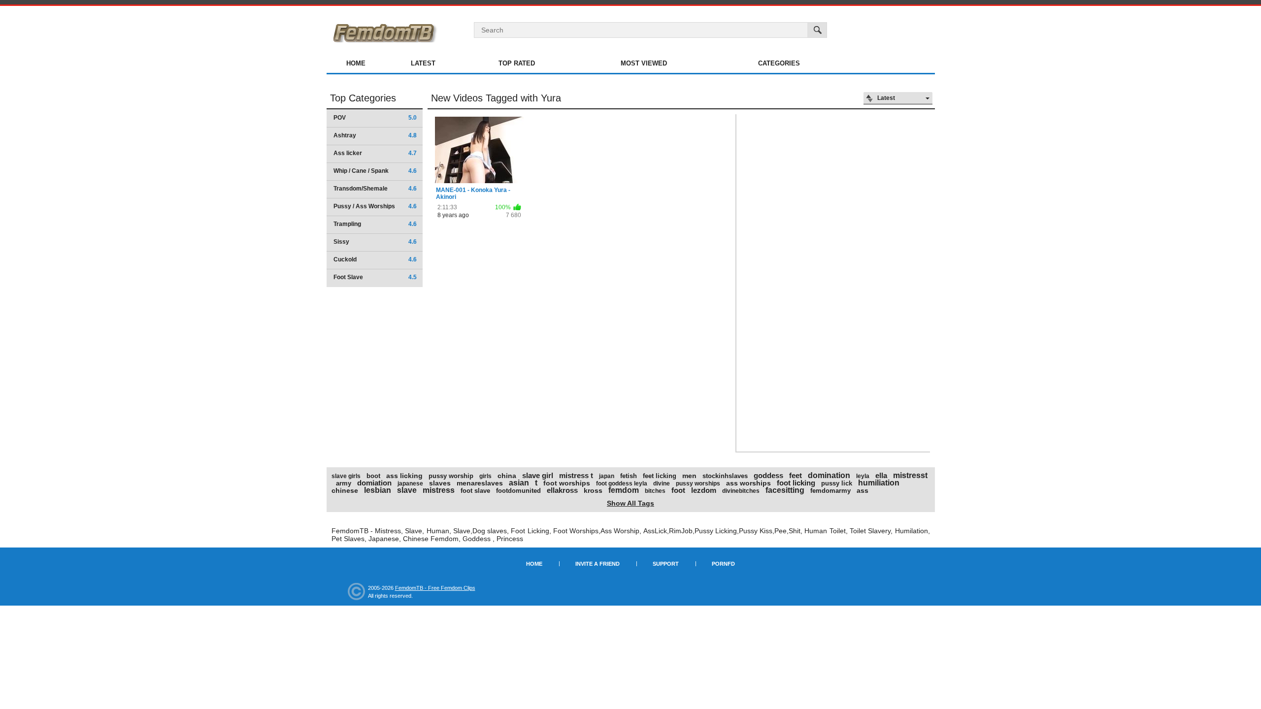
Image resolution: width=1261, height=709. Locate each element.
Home (355, 63)
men (689, 476)
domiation (374, 483)
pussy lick (836, 483)
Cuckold (375, 259)
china (507, 476)
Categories (779, 63)
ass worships (748, 483)
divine (661, 483)
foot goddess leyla (621, 483)
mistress (439, 490)
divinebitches (741, 490)
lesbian (377, 490)
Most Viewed (644, 63)
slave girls (346, 476)
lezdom (703, 490)
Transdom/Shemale (375, 188)
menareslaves (480, 483)
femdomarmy (830, 490)
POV (375, 117)
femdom (623, 490)
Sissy (375, 241)
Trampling (375, 224)
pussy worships (698, 483)
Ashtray (375, 135)
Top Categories (363, 98)
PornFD (723, 564)
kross (593, 490)
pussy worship (451, 476)
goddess (768, 475)
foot (678, 490)
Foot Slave (375, 277)
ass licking (404, 476)
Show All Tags (630, 503)
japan (606, 476)
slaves (440, 483)
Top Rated (516, 63)
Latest (423, 63)
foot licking (796, 483)
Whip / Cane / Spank (375, 170)
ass (862, 490)
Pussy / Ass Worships (375, 206)
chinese (345, 490)
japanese (410, 483)
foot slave (475, 490)
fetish (628, 476)
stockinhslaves (725, 476)
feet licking (659, 476)
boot (373, 476)
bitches (655, 490)
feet (795, 475)
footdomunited (518, 490)
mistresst (910, 475)
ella (881, 475)
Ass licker (375, 153)
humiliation (878, 483)
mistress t (576, 475)
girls (485, 476)
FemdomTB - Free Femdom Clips (435, 588)
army (343, 483)
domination (829, 475)
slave (407, 490)
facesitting (784, 490)
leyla (862, 476)
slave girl (537, 475)
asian (519, 483)
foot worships (566, 483)
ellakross (562, 490)
